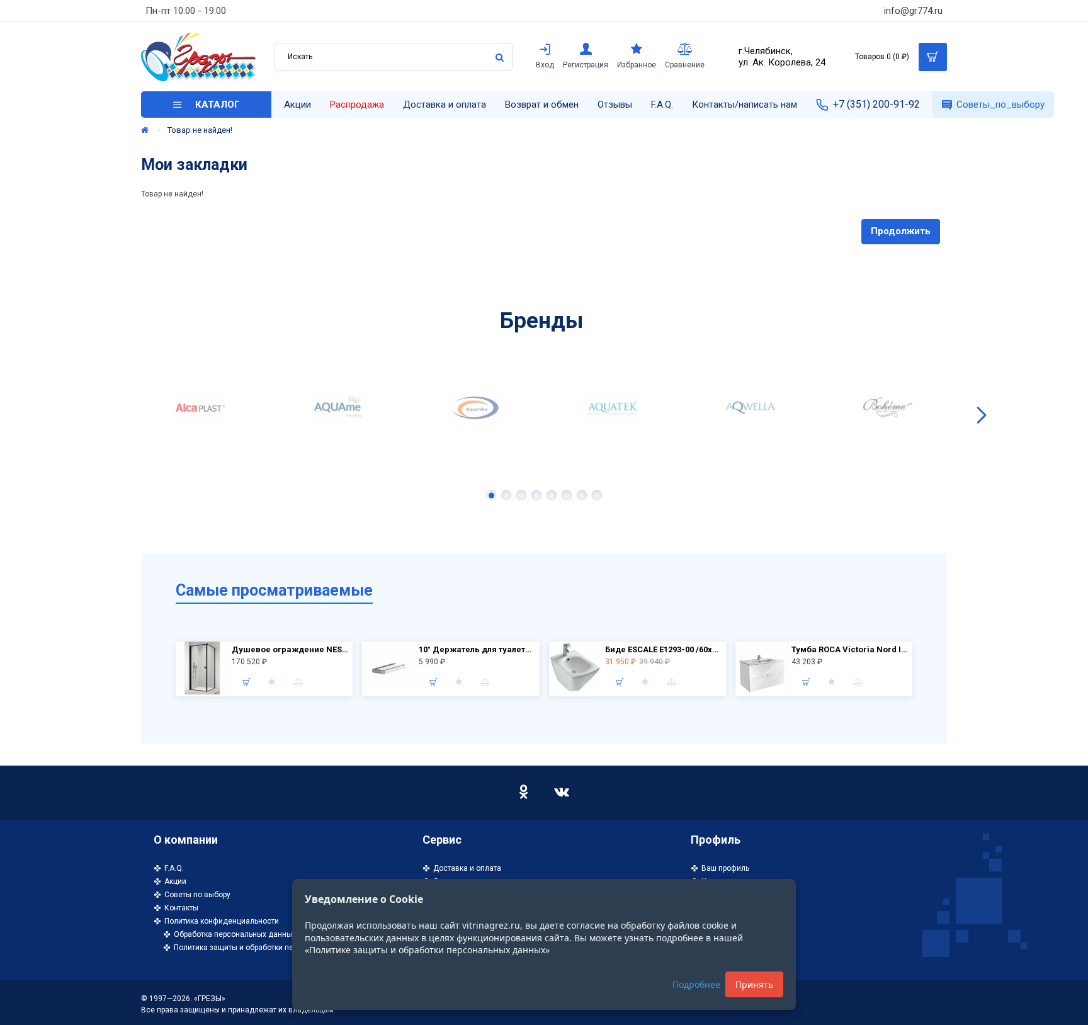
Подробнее (696, 984)
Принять (754, 984)
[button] (106, 415)
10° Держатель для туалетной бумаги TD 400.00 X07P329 (477, 649)
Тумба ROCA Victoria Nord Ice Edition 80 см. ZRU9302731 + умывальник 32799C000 (850, 649)
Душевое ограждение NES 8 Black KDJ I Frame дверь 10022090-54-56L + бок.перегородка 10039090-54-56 (290, 649)
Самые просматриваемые (274, 590)
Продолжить (901, 231)
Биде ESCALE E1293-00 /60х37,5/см (664, 649)
